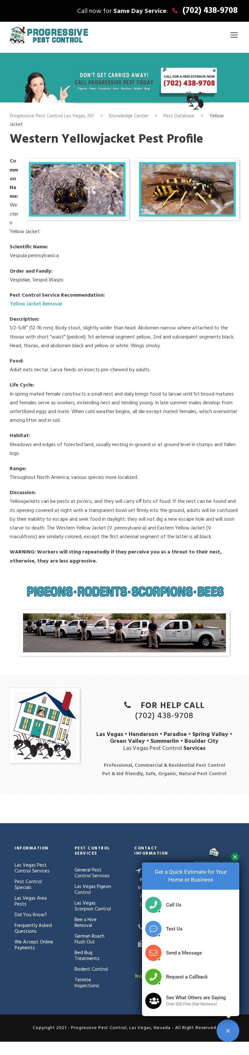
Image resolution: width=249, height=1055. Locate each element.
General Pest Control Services (92, 873)
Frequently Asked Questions (33, 928)
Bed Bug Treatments (87, 956)
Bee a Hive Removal (86, 923)
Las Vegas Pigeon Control (93, 889)
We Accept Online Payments (34, 945)
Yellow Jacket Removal (36, 304)
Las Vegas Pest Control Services (32, 868)
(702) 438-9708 (210, 11)
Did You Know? (31, 915)
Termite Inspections (87, 983)
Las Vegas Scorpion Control (93, 906)
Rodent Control (91, 969)
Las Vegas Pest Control (152, 748)
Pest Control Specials (28, 885)
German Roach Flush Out (89, 939)
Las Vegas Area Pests (31, 901)
